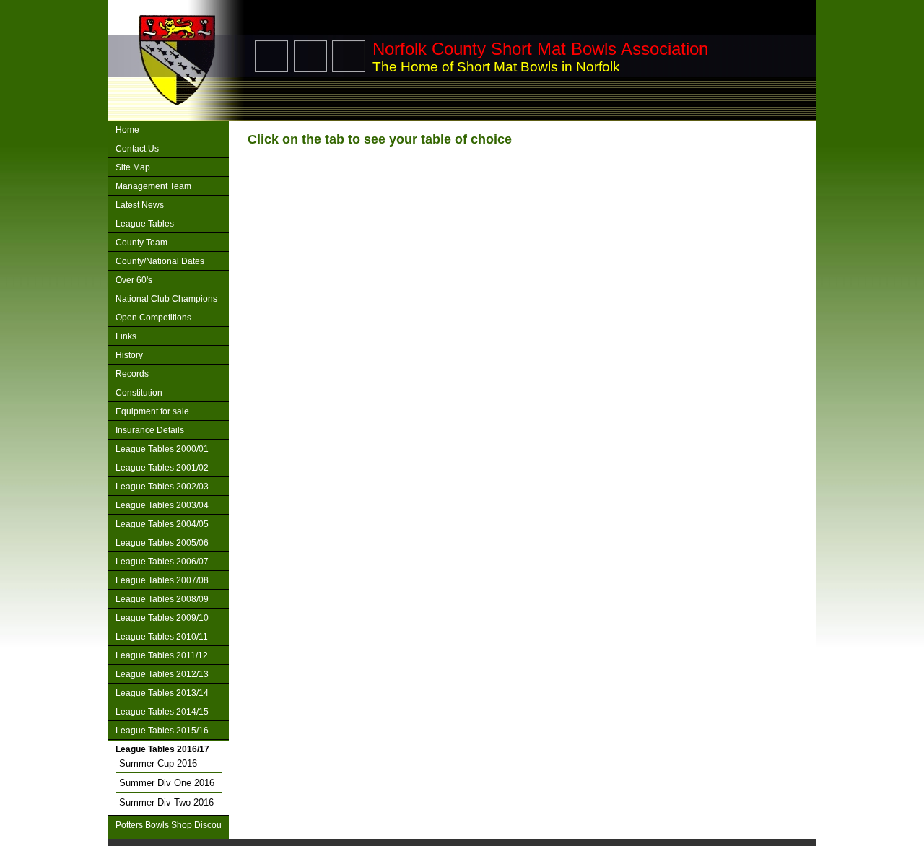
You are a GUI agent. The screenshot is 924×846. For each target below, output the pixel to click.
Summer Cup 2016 (158, 763)
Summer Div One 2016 (166, 782)
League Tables (145, 224)
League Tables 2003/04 (162, 505)
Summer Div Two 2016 (166, 802)
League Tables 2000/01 (162, 449)
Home (127, 130)
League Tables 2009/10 (162, 618)
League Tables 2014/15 (162, 712)
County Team (141, 242)
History (129, 355)
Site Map (133, 167)
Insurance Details (150, 430)
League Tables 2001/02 (162, 468)
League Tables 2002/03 (162, 486)
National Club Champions (166, 299)
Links (126, 336)
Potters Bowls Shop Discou (169, 825)
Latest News (140, 205)
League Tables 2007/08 (162, 580)
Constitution (139, 393)
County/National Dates (160, 261)
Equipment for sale (152, 411)
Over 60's (134, 280)
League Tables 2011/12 (162, 655)
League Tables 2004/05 (162, 524)
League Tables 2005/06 (162, 543)
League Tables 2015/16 (162, 730)
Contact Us (137, 149)
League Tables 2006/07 (162, 562)
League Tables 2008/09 (162, 599)
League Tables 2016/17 (162, 749)
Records (132, 374)
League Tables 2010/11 (162, 637)
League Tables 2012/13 (162, 674)
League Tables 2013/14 (162, 693)
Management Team (153, 186)
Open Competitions (153, 318)
